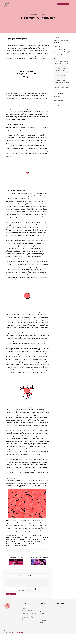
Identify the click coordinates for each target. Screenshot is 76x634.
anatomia (61, 61)
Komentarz (8, 577)
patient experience (62, 73)
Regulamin (41, 622)
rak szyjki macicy (57, 80)
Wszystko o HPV (57, 96)
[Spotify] (64, 607)
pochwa (61, 75)
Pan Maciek (16, 630)
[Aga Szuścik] (8, 4)
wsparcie (67, 85)
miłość (64, 70)
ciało (18, 549)
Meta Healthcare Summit (59, 104)
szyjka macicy (66, 82)
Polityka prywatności (43, 620)
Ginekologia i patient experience (61, 51)
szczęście (61, 82)
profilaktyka (40, 549)
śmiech (56, 89)
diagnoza (21, 549)
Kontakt (40, 618)
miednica (59, 70)
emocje (60, 65)
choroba (14, 549)
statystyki (63, 80)
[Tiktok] (61, 607)
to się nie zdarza (57, 85)
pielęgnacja (57, 75)
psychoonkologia (63, 77)
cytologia (63, 63)
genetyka (26, 549)
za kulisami (62, 87)
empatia (64, 65)
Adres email (22, 588)
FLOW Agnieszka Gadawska (17, 632)
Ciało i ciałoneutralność (59, 49)
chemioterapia (9, 549)
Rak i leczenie (42, 14)
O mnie (40, 609)
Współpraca (41, 615)
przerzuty (44, 549)
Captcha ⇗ (21, 590)
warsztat (63, 85)
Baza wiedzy (41, 613)
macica (56, 70)
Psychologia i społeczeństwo (60, 52)
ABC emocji (56, 61)
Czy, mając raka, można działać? (61, 100)
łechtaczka (67, 87)
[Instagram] (57, 607)
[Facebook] (59, 607)
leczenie (30, 549)
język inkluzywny (57, 68)
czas (68, 63)
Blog (40, 611)
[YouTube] (62, 607)
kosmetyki (63, 68)
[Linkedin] (66, 607)
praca (65, 75)
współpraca (57, 87)
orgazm (56, 73)
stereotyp (56, 82)
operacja (34, 549)
